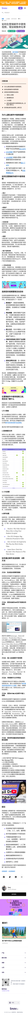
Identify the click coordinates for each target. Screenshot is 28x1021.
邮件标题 (9, 103)
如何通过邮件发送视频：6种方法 (13, 107)
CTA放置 (9, 100)
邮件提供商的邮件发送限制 (13, 423)
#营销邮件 (4, 871)
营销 (3, 18)
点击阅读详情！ (22, 3)
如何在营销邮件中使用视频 (11, 89)
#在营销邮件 (11, 871)
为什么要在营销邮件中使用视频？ (13, 86)
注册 (20, 8)
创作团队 (14, 894)
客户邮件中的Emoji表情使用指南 (12, 941)
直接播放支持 (10, 97)
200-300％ (22, 149)
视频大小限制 (10, 95)
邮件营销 (15, 52)
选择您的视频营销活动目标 (11, 92)
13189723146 (5, 991)
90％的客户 (9, 152)
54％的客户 (9, 157)
